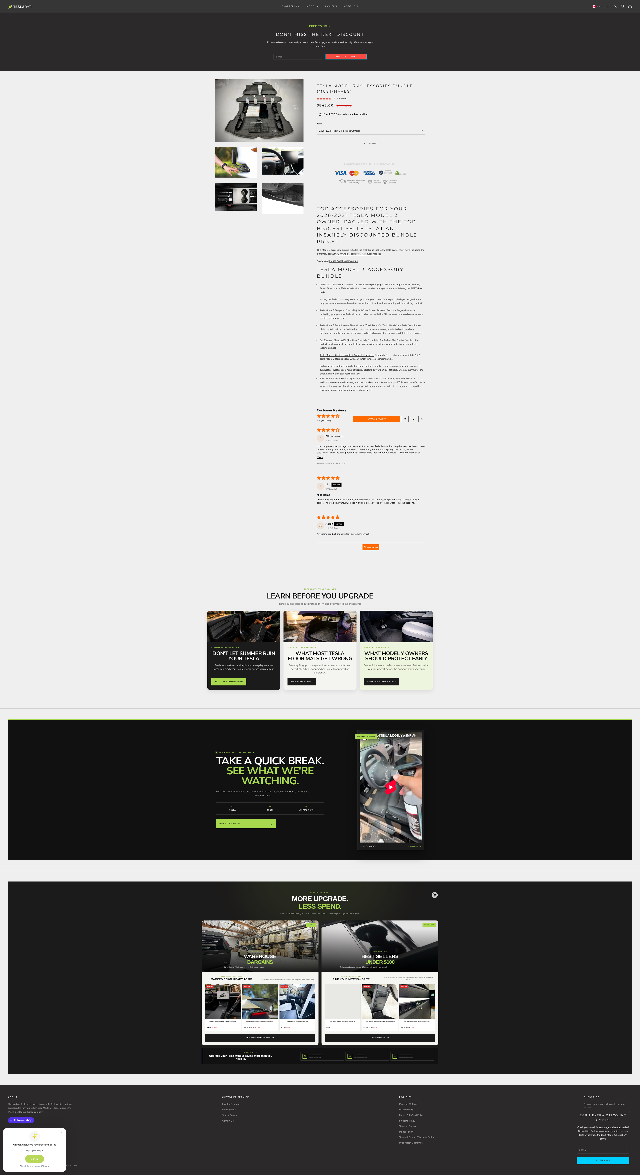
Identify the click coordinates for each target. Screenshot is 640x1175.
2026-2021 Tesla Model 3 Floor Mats (339, 284)
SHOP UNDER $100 (378, 1037)
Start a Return (229, 1115)
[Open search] (405, 419)
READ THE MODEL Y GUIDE (381, 681)
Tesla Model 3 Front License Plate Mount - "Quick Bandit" (350, 325)
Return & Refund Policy (411, 1115)
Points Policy (406, 1131)
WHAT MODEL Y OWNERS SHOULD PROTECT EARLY (396, 656)
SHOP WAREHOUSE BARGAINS (258, 1037)
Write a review (377, 419)
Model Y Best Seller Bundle (343, 261)
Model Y (312, 6)
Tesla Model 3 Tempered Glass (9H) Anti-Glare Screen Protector (353, 310)
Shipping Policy (407, 1120)
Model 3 (331, 6)
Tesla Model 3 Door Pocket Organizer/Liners (343, 378)
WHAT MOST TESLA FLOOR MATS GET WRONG (320, 656)
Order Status (229, 1109)
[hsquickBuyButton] (435, 895)
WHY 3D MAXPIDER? (301, 681)
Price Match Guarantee (410, 1142)
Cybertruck (291, 6)
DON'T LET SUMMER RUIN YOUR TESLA (243, 656)
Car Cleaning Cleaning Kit (333, 340)
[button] (324, 98)
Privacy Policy (406, 1109)
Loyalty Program (231, 1104)
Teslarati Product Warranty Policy (416, 1137)
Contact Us (228, 1120)
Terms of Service (407, 1126)
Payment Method (408, 1104)
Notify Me (603, 1160)
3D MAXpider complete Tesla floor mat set (358, 253)
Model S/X (351, 6)
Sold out (371, 143)
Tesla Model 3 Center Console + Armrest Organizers (347, 355)
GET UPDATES (346, 56)
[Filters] (413, 419)
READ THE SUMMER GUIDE (228, 681)
